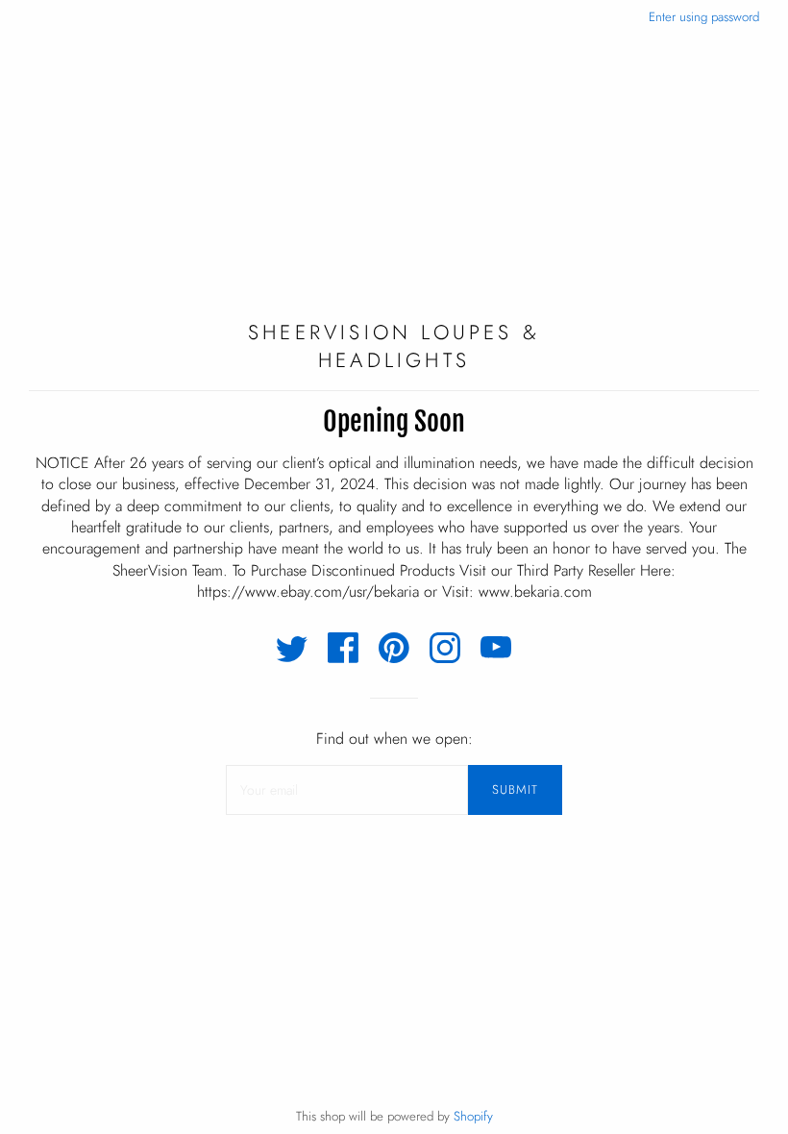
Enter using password (704, 17)
